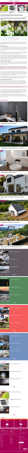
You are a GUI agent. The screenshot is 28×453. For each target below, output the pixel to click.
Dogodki (1, 446)
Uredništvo (11, 436)
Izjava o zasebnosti (25, 451)
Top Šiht (1, 445)
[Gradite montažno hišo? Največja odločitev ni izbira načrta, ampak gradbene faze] (14, 185)
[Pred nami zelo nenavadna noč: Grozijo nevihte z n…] (4, 381)
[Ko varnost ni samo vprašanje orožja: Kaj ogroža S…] (4, 297)
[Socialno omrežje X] (24, 124)
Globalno (2, 441)
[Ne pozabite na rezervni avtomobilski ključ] (4, 254)
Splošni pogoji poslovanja (19, 451)
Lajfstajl (1, 443)
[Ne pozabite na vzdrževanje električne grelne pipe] (14, 111)
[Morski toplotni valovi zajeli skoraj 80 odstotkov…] (4, 290)
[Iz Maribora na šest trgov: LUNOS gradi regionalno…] (4, 310)
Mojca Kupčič (11, 440)
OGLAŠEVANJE (21, 442)
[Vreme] (25, 3)
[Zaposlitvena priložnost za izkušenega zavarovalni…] (4, 325)
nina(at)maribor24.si (21, 440)
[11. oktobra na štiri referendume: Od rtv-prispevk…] (4, 366)
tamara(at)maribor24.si (21, 433)
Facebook (21, 444)
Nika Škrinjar (11, 441)
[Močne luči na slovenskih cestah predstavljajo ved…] (4, 374)
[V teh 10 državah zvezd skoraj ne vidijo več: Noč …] (4, 282)
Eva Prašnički (11, 442)
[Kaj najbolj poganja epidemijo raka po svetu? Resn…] (4, 402)
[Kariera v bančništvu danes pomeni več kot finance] (4, 318)
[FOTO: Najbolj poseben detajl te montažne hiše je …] (4, 346)
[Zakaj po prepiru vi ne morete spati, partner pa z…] (4, 409)
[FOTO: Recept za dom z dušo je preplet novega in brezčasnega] (14, 210)
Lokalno (1, 437)
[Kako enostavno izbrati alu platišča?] (4, 262)
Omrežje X (21, 445)
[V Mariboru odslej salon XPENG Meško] (4, 269)
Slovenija (2, 438)
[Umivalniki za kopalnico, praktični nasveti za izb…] (4, 353)
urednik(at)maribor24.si (12, 432)
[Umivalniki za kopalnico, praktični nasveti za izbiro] (14, 160)
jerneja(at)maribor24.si (21, 437)
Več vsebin (14, 274)
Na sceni (1, 442)
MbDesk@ (11, 437)
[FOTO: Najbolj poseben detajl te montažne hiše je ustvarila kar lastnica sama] (14, 136)
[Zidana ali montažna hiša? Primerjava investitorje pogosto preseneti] (14, 234)
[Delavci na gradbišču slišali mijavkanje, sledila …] (4, 395)
